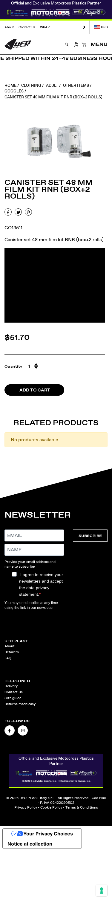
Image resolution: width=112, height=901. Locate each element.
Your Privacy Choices (48, 834)
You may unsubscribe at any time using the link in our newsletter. (31, 605)
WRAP (45, 27)
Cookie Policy (51, 807)
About (9, 27)
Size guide (12, 698)
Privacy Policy (25, 807)
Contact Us (27, 27)
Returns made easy (20, 704)
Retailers (11, 652)
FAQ (7, 658)
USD (104, 27)
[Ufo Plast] (17, 44)
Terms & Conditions (81, 807)
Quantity (13, 366)
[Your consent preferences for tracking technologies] (101, 890)
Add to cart (34, 390)
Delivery (11, 686)
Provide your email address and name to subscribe (30, 564)
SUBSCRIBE (90, 535)
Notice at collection (29, 844)
